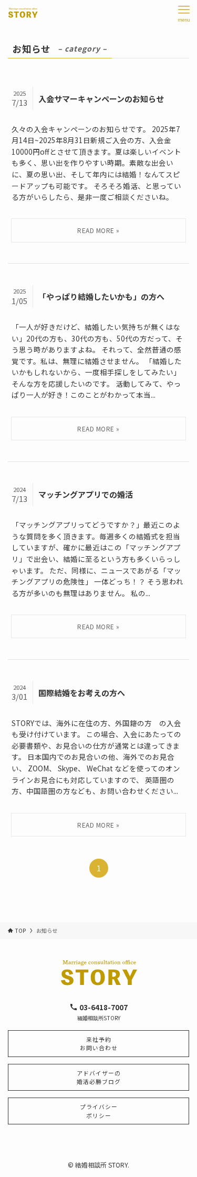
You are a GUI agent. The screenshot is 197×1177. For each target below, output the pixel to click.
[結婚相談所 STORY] (23, 13)
